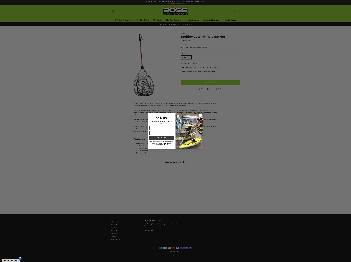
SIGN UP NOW (162, 138)
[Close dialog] (200, 115)
